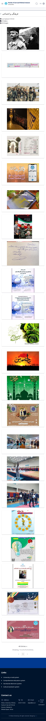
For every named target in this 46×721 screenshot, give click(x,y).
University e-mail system (11, 677)
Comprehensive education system (14, 680)
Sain (36, 716)
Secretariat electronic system (12, 684)
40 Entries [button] (24, 646)
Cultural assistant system (11, 687)
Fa (40, 4)
